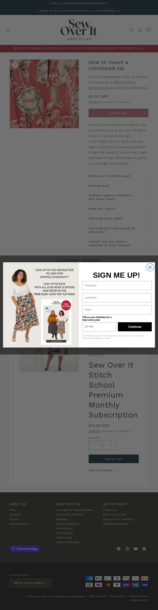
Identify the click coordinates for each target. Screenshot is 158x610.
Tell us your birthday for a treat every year (97, 318)
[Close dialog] (150, 267)
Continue (134, 326)
